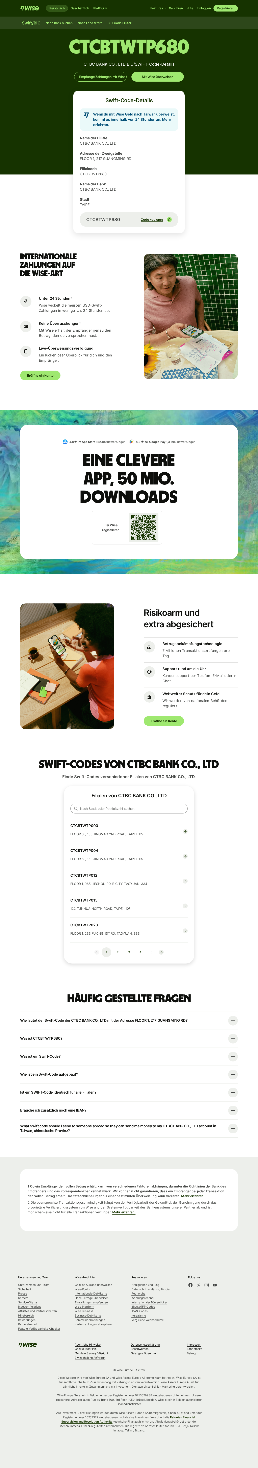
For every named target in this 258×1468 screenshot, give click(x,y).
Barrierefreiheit (27, 1324)
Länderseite (194, 1348)
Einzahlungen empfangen (91, 1302)
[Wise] (30, 8)
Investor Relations (29, 1306)
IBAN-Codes (139, 1311)
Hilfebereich (26, 1315)
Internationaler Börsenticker (149, 1302)
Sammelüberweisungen (90, 1320)
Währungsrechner (142, 1298)
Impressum (194, 1344)
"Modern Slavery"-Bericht (91, 1353)
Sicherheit (24, 1289)
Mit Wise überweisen (158, 77)
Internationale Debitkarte (91, 1293)
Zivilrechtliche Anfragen (90, 1357)
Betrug (191, 1353)
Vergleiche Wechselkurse (147, 1320)
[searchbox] (129, 808)
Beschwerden (140, 1348)
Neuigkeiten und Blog (145, 1284)
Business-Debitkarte (88, 1315)
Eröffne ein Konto (40, 375)
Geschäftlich (80, 8)
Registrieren (225, 8)
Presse (22, 1293)
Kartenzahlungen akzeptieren (94, 1324)
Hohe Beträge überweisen (91, 1298)
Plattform (100, 8)
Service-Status (27, 1302)
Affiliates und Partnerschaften (37, 1311)
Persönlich (56, 8)
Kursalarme (138, 1315)
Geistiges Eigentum (143, 1353)
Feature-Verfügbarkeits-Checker (39, 1328)
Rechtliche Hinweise (88, 1344)
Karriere (23, 1298)
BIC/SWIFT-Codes (143, 1306)
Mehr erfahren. (192, 1196)
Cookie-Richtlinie (86, 1348)
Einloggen (204, 8)
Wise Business (84, 1311)
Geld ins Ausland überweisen (93, 1284)
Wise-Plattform (84, 1306)
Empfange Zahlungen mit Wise (102, 77)
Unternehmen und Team (33, 1284)
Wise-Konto (82, 1289)
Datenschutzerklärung (145, 1344)
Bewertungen (26, 1320)
